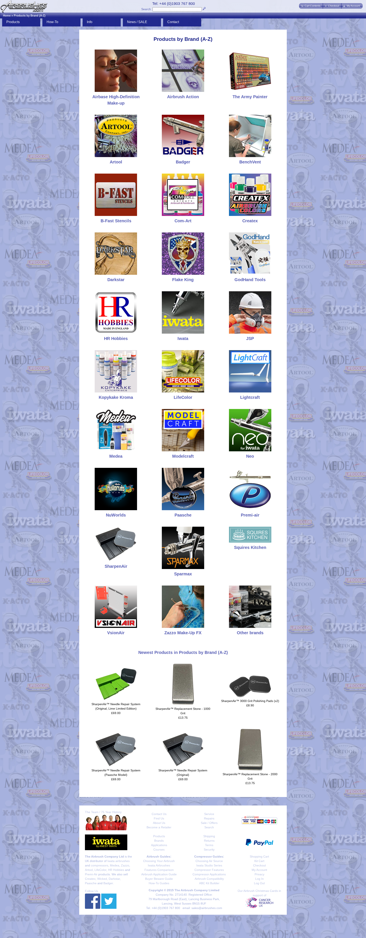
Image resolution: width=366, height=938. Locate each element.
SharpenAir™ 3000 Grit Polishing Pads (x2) (250, 701)
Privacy (259, 874)
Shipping (209, 836)
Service (209, 814)
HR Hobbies (116, 870)
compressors (99, 865)
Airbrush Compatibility (209, 878)
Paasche (91, 883)
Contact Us (159, 814)
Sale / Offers (209, 823)
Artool (89, 870)
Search (146, 9)
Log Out (259, 883)
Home (7, 15)
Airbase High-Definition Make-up (116, 99)
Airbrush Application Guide (159, 874)
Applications (159, 845)
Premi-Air (91, 874)
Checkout (259, 865)
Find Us (159, 818)
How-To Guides (159, 883)
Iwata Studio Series (209, 865)
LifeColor (100, 870)
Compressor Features (209, 870)
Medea (114, 865)
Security (209, 849)
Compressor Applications (209, 874)
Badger (108, 883)
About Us (159, 823)
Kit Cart (259, 861)
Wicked (102, 878)
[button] (311, 6)
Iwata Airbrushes (159, 865)
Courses (159, 849)
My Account (259, 870)
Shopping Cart (259, 856)
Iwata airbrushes (118, 861)
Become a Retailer (159, 827)
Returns (209, 840)
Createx (90, 878)
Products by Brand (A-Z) (29, 15)
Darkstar (114, 878)
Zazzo (125, 865)
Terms (209, 845)
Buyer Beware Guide (159, 878)
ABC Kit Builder (209, 883)
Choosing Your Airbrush (159, 861)
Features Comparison (159, 870)
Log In (259, 878)
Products (159, 836)
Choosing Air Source (209, 861)
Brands (159, 840)
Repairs (209, 818)
